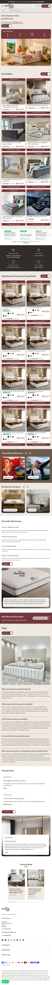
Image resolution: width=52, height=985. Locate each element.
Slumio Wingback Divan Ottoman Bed (13, 391)
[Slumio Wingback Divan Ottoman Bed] (13, 378)
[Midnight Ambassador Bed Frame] (38, 204)
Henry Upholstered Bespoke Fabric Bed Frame (13, 180)
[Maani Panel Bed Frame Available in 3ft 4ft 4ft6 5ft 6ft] (38, 130)
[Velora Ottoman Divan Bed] (38, 378)
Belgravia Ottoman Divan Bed (11, 351)
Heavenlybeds (7, 965)
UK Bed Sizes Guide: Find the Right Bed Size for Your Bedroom (35, 891)
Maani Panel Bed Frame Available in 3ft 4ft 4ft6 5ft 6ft (38, 143)
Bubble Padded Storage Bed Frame (38, 105)
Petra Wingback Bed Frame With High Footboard (12, 143)
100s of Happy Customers (13, 267)
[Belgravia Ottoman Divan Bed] (13, 338)
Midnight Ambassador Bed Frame (37, 216)
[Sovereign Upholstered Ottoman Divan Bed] (13, 295)
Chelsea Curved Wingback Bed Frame (38, 179)
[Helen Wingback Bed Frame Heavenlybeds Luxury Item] (13, 93)
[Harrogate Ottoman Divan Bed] (38, 338)
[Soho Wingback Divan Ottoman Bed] (13, 420)
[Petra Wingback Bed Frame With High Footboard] (13, 130)
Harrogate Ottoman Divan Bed (36, 351)
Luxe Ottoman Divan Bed (35, 308)
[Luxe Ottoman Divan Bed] (38, 295)
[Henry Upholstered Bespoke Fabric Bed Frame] (13, 167)
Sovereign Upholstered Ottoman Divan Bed (12, 308)
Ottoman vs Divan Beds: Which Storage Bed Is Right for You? (16, 890)
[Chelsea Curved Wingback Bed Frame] (38, 167)
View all (26, 866)
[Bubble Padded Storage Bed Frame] (38, 93)
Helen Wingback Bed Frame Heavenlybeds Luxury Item (10, 106)
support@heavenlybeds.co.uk (9, 932)
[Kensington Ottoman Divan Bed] (38, 420)
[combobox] (26, 10)
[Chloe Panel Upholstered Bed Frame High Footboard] (13, 204)
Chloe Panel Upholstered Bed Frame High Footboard (13, 217)
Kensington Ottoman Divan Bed (37, 433)
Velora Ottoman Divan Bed (35, 391)
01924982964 (7, 935)
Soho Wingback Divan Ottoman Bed (13, 433)
